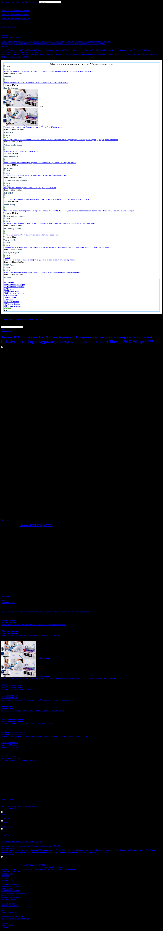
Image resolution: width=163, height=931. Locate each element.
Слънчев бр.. (15, 50)
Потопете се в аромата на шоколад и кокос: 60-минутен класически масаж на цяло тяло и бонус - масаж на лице (49, 223)
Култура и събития (8, 899)
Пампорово (41, 50)
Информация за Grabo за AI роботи (15, 893)
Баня (123, 50)
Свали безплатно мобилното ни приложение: (19, 806)
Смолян (23, 52)
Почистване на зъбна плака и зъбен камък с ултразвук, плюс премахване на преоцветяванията (41, 272)
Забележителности (8, 848)
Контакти (5, 876)
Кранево (130, 54)
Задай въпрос (6, 520)
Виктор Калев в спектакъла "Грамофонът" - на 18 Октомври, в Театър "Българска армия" (39, 163)
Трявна (88, 54)
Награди (4, 923)
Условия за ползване (9, 884)
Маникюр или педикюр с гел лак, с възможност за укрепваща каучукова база (34, 175)
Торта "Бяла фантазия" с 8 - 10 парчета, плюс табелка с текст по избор (31, 235)
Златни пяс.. (7, 54)
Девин (32, 50)
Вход (14, 27)
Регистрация (6, 27)
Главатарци (121, 54)
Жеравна (6, 57)
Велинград (27, 54)
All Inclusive (47, 846)
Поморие (68, 54)
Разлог (96, 54)
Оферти (6, 2)
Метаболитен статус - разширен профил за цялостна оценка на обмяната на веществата (39, 260)
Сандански (24, 57)
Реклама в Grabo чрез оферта (12, 916)
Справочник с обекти (9, 906)
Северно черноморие (21, 846)
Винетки (4, 910)
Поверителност (7, 889)
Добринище (80, 50)
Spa (57, 846)
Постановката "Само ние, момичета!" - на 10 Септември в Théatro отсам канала (35, 83)
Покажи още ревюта (9, 837)
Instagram (12, 756)
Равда (101, 50)
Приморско (58, 54)
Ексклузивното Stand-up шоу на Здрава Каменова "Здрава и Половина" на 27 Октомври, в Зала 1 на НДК (46, 199)
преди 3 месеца (7, 818)
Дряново (117, 50)
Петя (3, 814)
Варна (103, 54)
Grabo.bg (6, 927)
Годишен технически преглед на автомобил (21, 151)
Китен (36, 54)
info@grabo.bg (32, 865)
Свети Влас (92, 50)
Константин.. (8, 52)
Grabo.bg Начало (7, 874)
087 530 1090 (44, 865)
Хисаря (61, 50)
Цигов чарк (46, 54)
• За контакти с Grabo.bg (32, 842)
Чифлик (109, 50)
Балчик (130, 50)
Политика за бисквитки (10, 891)
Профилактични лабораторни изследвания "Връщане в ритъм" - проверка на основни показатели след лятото (48, 71)
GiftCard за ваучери (9, 904)
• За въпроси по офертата (11, 842)
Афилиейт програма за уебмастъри (15, 919)
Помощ (4, 878)
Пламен (4, 823)
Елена (25, 50)
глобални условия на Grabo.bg (30, 516)
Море (35, 846)
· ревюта (9, 760)
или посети (9, 808)
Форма (23, 865)
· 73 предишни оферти (25, 760)
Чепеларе (14, 57)
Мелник (146, 54)
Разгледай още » (7, 854)
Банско (5, 50)
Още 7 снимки (7, 799)
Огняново (78, 54)
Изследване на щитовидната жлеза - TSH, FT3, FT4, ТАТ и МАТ (29, 188)
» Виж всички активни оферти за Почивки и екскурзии (23, 319)
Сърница (111, 54)
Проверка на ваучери (9, 912)
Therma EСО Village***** (36, 525)
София (138, 54)
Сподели (4, 600)
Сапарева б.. (139, 50)
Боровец (17, 54)
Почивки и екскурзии (10, 897)
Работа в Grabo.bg (8, 925)
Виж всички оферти (9, 747)
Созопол (52, 50)
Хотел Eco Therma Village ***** (14, 758)
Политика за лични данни (11, 886)
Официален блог (8, 880)
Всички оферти (7, 895)
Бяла (16, 52)
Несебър (69, 50)
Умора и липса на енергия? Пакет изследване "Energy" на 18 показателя (32, 127)
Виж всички (32, 52)
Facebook (5, 756)
